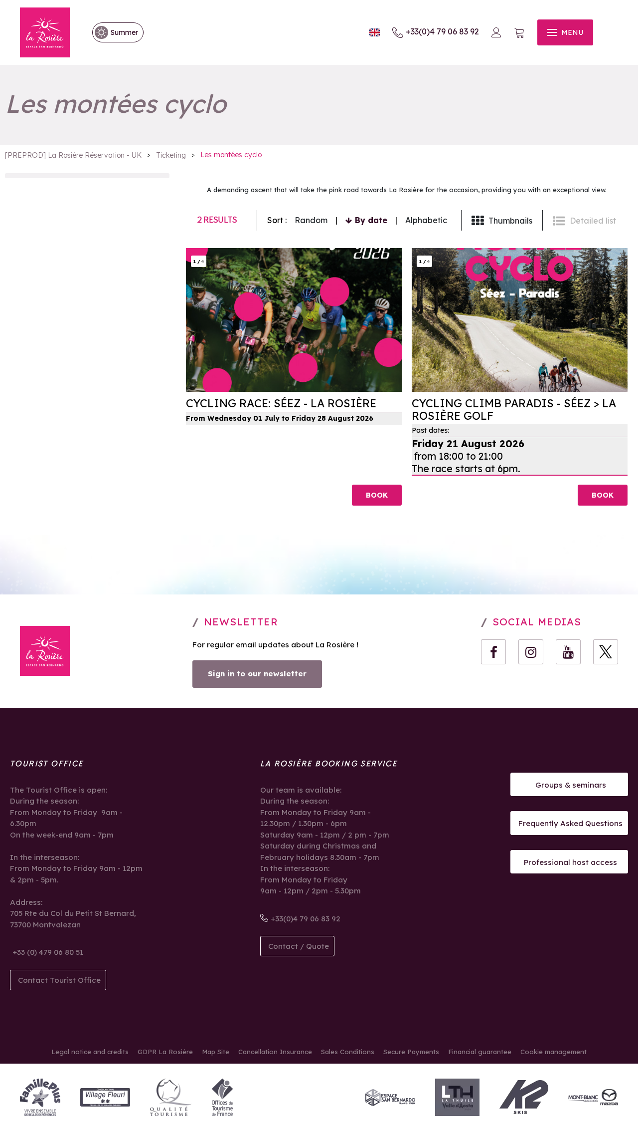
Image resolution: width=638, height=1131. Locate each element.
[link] (113, 32)
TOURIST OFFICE (47, 764)
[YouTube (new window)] (568, 651)
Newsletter (241, 621)
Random (311, 220)
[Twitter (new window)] (605, 651)
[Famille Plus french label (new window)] (40, 1097)
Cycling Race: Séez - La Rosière (281, 404)
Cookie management (553, 1052)
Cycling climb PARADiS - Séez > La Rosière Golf (514, 410)
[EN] (374, 32)
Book (377, 495)
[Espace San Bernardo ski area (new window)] (390, 1097)
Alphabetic (426, 220)
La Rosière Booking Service (328, 764)
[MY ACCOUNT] (496, 32)
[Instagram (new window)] (530, 651)
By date (371, 220)
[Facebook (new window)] (493, 651)
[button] (519, 32)
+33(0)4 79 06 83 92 (442, 31)
